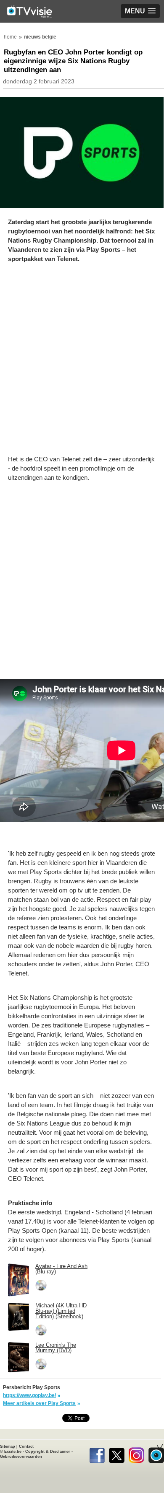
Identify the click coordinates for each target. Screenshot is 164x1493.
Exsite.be (12, 1451)
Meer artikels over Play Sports (39, 1403)
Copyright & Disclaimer (47, 1451)
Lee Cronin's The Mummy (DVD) (55, 1347)
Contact (26, 1446)
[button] (140, 11)
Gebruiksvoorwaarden (21, 1456)
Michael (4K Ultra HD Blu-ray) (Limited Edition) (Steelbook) (61, 1311)
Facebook (97, 1453)
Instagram (136, 1453)
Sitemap (7, 1446)
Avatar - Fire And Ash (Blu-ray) (61, 1269)
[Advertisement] (82, 363)
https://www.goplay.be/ (29, 1395)
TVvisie (156, 1453)
